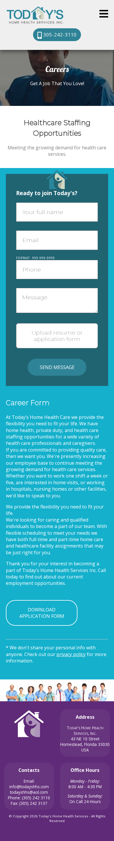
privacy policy (71, 654)
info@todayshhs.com (29, 786)
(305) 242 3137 (33, 803)
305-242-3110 (59, 35)
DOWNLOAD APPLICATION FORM (41, 612)
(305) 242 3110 (36, 797)
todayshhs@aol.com (29, 792)
